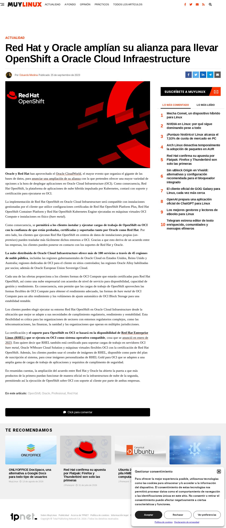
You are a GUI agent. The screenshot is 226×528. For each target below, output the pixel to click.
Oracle (46, 393)
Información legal (119, 515)
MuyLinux (13, 481)
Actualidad (52, 4)
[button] (219, 471)
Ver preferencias (207, 515)
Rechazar (178, 515)
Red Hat (72, 393)
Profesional (59, 393)
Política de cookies (164, 522)
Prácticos (102, 4)
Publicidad (64, 515)
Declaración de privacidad (186, 522)
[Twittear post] (196, 75)
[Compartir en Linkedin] (203, 75)
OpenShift (34, 393)
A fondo (70, 4)
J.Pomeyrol (69, 485)
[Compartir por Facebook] (188, 75)
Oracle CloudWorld (68, 173)
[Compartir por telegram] (210, 75)
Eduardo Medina (29, 75)
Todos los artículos (127, 4)
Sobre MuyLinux (49, 515)
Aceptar (148, 515)
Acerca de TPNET (80, 515)
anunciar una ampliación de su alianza (56, 178)
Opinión (85, 4)
